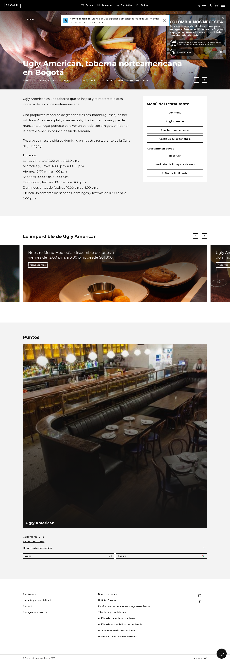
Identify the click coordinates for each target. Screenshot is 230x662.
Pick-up (145, 5)
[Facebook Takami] (200, 602)
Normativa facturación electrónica (118, 636)
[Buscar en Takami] (210, 5)
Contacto (28, 606)
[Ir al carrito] (216, 5)
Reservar (175, 155)
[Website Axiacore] (200, 658)
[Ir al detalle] (196, 37)
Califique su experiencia (175, 138)
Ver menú (175, 112)
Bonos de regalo (107, 594)
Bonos (89, 5)
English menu (175, 121)
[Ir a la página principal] (12, 5)
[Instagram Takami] (200, 596)
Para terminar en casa (175, 130)
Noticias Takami (107, 600)
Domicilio (126, 5)
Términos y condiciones (112, 612)
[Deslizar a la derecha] (204, 80)
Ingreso (201, 5)
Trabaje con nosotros (35, 612)
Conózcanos (30, 594)
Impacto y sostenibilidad (37, 600)
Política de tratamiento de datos (116, 618)
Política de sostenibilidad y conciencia (120, 624)
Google (122, 556)
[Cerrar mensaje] (164, 20)
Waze (28, 556)
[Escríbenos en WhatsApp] (222, 654)
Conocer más (38, 265)
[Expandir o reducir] (204, 548)
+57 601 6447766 (33, 541)
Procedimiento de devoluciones (116, 630)
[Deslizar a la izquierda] (196, 80)
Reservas (107, 5)
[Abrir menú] (223, 5)
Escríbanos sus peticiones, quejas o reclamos (124, 606)
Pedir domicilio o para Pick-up (174, 164)
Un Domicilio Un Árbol (175, 173)
